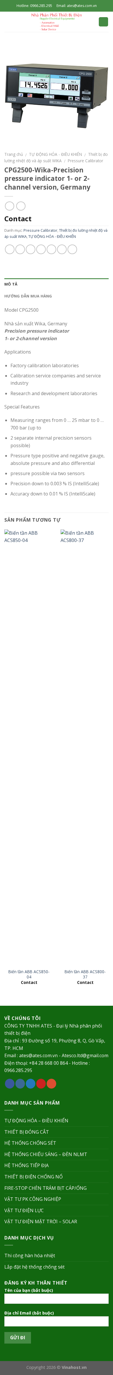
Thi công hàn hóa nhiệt (29, 1255)
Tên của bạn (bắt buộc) (28, 1290)
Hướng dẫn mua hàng (28, 296)
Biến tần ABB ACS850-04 (29, 974)
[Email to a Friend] (41, 249)
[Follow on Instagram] (20, 1084)
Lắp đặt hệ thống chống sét (34, 1267)
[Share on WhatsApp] (9, 249)
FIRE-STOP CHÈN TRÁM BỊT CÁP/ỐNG (45, 1188)
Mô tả (10, 284)
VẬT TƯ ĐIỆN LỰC (24, 1210)
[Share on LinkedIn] (72, 249)
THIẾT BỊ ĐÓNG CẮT (26, 1132)
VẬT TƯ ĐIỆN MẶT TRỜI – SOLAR (40, 1221)
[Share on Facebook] (20, 249)
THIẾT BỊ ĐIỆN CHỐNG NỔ (33, 1177)
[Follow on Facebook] (9, 1084)
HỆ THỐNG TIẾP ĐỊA (26, 1165)
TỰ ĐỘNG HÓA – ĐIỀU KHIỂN (36, 1120)
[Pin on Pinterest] (51, 249)
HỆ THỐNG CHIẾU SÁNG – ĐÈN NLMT (45, 1154)
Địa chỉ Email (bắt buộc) (29, 1313)
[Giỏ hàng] (103, 22)
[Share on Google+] (62, 249)
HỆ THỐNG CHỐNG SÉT (30, 1143)
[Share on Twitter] (30, 249)
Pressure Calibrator (85, 160)
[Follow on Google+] (51, 1084)
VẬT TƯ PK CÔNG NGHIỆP (32, 1199)
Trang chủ (13, 154)
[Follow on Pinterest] (41, 1084)
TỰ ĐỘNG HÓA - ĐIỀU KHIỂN (55, 154)
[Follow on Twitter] (30, 1084)
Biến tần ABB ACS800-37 (85, 974)
